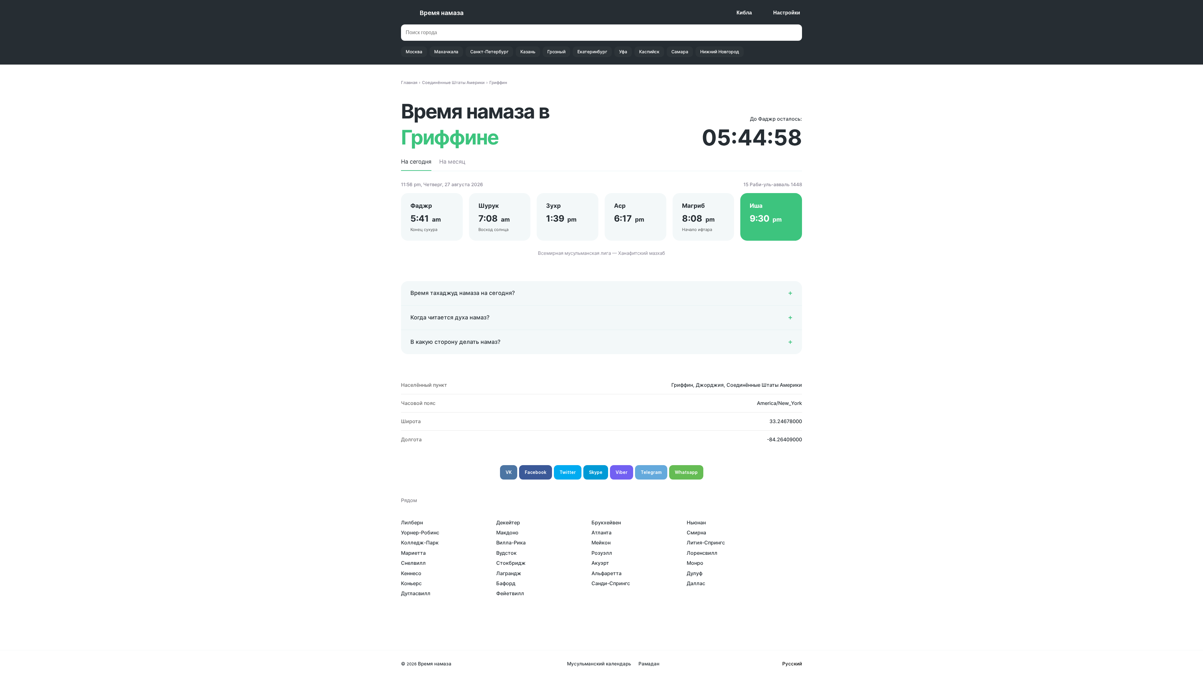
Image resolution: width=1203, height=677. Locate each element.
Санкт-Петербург (489, 51)
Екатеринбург (592, 51)
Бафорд (505, 583)
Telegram (651, 472)
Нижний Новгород (719, 51)
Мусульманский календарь (599, 664)
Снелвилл (413, 563)
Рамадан (648, 664)
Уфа (623, 51)
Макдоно (507, 532)
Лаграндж (508, 573)
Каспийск (649, 51)
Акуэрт (600, 563)
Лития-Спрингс (706, 542)
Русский (792, 664)
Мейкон (601, 542)
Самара (679, 51)
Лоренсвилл (702, 553)
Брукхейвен (606, 522)
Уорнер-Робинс (420, 532)
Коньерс (411, 583)
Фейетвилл (510, 593)
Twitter (568, 472)
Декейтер (508, 522)
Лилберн (412, 522)
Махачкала (446, 51)
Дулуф (694, 573)
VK (509, 472)
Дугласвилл (415, 593)
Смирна (696, 532)
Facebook (535, 472)
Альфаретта (606, 573)
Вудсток (506, 553)
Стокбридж (511, 563)
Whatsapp (686, 472)
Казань (527, 51)
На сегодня (416, 161)
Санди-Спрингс (610, 583)
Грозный (556, 51)
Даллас (696, 583)
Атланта (601, 532)
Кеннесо (411, 573)
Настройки (786, 12)
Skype (595, 472)
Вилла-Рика (511, 542)
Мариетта (413, 553)
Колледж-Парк (420, 542)
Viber (622, 472)
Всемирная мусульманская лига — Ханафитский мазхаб (601, 253)
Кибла (744, 12)
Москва (414, 51)
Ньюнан (696, 522)
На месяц (452, 161)
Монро (695, 563)
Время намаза (442, 13)
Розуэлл (601, 553)
